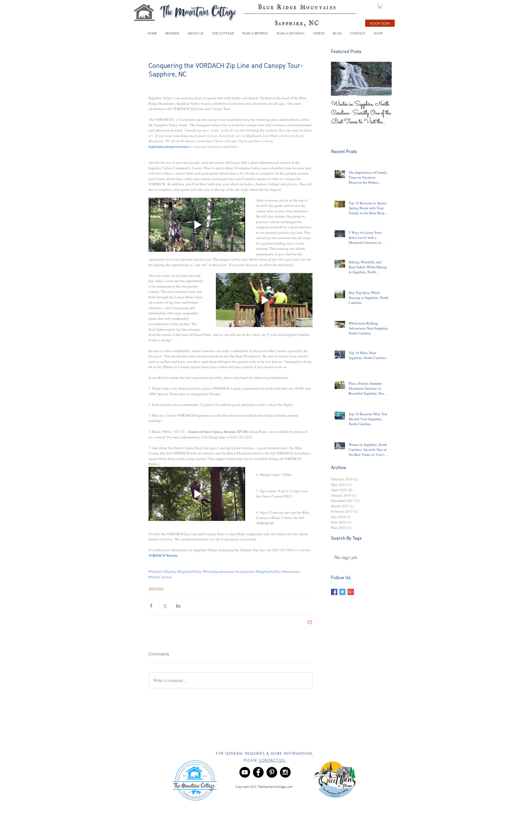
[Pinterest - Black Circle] (271, 772)
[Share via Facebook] (151, 605)
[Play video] (197, 225)
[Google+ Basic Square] (351, 592)
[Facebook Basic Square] (334, 592)
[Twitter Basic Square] (342, 592)
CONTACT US (272, 760)
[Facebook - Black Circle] (258, 772)
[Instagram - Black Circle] (285, 772)
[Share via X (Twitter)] (164, 605)
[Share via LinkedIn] (178, 605)
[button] (380, 6)
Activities (156, 588)
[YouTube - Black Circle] (244, 772)
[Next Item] (382, 78)
